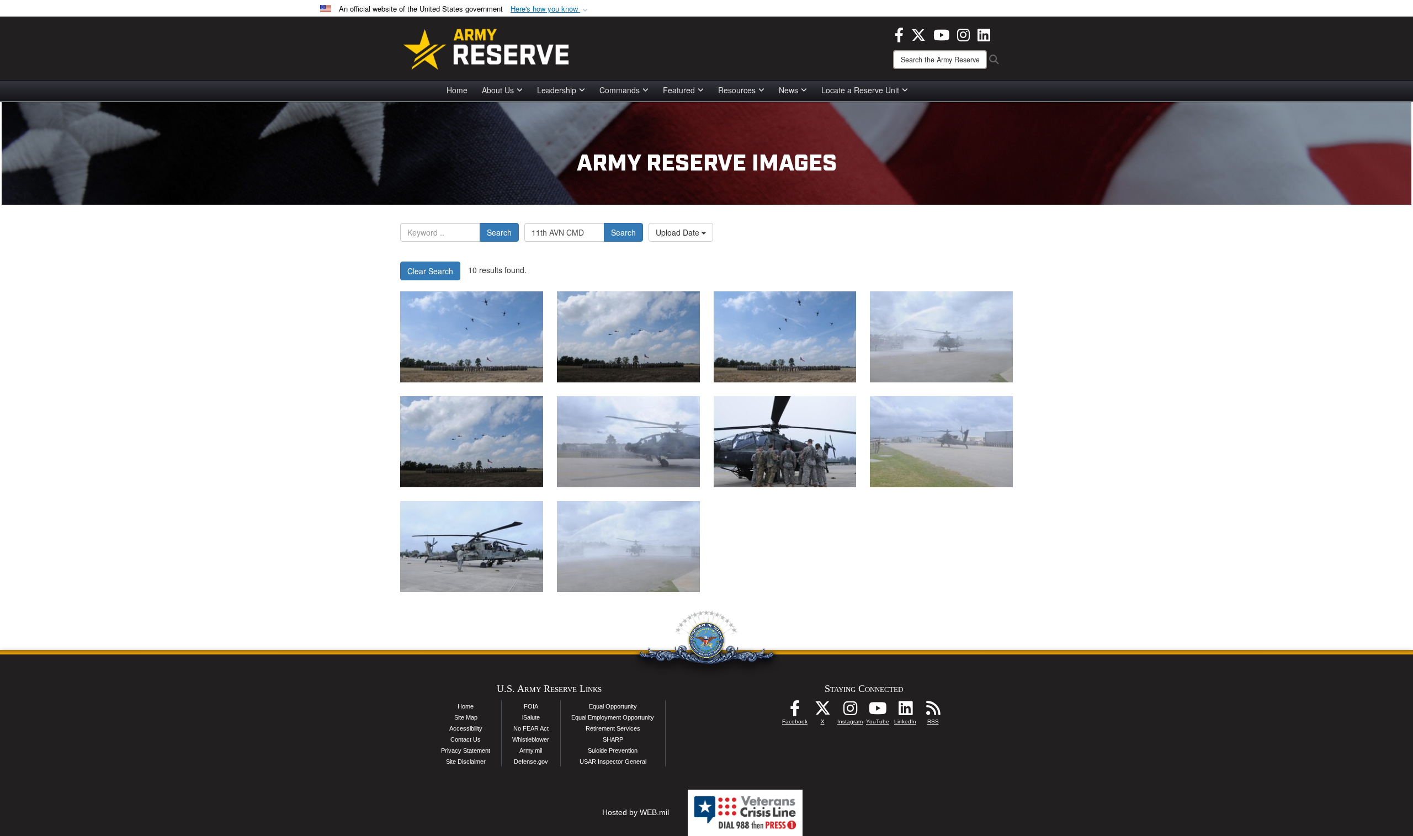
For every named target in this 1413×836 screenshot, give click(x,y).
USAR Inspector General (613, 761)
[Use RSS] (933, 711)
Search (499, 232)
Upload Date (679, 232)
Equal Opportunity (613, 706)
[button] (550, 9)
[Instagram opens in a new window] (963, 33)
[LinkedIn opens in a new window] (984, 33)
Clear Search (430, 270)
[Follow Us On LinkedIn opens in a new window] (905, 711)
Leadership (556, 89)
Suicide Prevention (613, 750)
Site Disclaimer (466, 761)
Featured (679, 89)
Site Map (465, 717)
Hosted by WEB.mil (635, 812)
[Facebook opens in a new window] (899, 33)
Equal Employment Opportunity (612, 717)
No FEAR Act (531, 728)
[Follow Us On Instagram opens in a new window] (850, 711)
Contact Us (465, 739)
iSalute (531, 717)
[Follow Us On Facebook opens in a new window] (795, 711)
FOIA (531, 706)
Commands (619, 89)
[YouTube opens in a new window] (941, 33)
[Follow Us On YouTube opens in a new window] (877, 711)
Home (457, 89)
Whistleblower (530, 739)
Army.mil (530, 750)
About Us (498, 89)
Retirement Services (613, 728)
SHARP (613, 739)
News (788, 89)
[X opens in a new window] (918, 33)
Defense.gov (531, 761)
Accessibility (465, 728)
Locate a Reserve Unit (860, 89)
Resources (737, 89)
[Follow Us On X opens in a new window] (822, 711)
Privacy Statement (465, 750)
